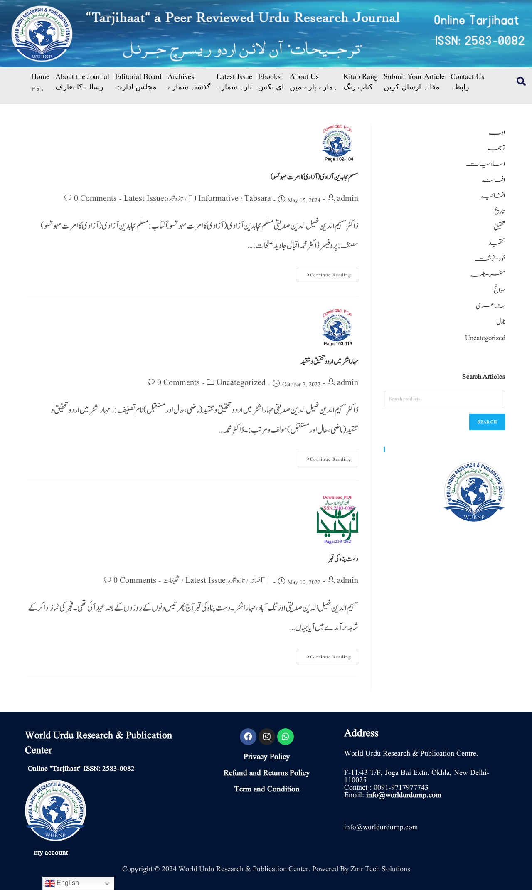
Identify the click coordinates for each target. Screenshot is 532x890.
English (67, 882)
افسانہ (255, 581)
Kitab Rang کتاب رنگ (360, 81)
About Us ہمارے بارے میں (313, 81)
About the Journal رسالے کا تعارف (82, 81)
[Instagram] (267, 736)
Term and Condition (267, 789)
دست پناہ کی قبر (343, 559)
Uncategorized (241, 383)
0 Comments (95, 199)
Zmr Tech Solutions (380, 869)
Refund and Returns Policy (267, 773)
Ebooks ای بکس (271, 81)
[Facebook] (248, 736)
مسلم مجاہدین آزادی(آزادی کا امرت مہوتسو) (314, 177)
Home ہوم (40, 81)
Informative (218, 199)
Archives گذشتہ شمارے (189, 81)
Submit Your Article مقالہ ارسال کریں (414, 81)
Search (487, 421)
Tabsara (257, 199)
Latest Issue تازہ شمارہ (234, 81)
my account (51, 853)
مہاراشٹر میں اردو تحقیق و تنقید (329, 361)
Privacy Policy (267, 757)
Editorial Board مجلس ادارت (138, 81)
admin (347, 199)
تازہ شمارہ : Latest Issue (153, 199)
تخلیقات (171, 581)
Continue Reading (324, 273)
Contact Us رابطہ (467, 81)
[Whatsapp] (285, 736)
